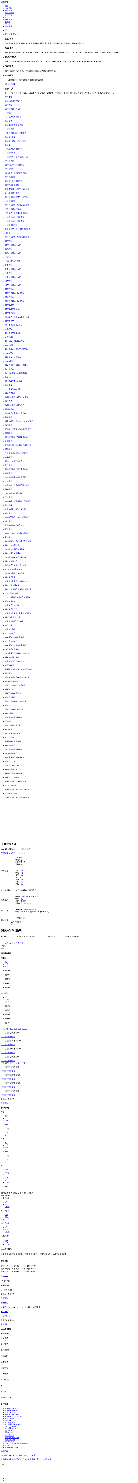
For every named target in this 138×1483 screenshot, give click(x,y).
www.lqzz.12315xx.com (13, 1416)
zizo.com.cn (9, 1445)
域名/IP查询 (9, 13)
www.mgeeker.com (11, 1410)
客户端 (7, 24)
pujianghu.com (10, 1440)
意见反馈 (47, 1459)
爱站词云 (8, 15)
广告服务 (26, 1459)
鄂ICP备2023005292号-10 (31, 896)
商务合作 (11, 1459)
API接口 (8, 17)
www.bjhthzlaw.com (12, 1438)
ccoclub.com (9, 1442)
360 (10, 943)
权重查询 (8, 10)
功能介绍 (18, 1459)
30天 (7, 964)
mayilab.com (9, 1430)
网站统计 (8, 26)
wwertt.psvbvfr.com (12, 1418)
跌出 (15, 1029)
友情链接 (33, 1459)
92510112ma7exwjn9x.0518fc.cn (16, 1443)
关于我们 (4, 1459)
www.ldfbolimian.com (12, 1424)
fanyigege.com (10, 1422)
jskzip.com (9, 1432)
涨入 (19, 1029)
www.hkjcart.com (11, 1428)
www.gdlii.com (10, 1434)
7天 (6, 962)
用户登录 (8, 34)
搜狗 (17, 943)
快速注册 (16, 34)
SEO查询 (8, 8)
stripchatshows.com (12, 1414)
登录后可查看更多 (8, 1099)
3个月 (7, 966)
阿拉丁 (24, 1029)
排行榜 (7, 22)
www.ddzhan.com (11, 1447)
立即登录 (4, 1103)
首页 (7, 6)
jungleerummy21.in (11, 1408)
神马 (13, 943)
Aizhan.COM (14, 1455)
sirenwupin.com (10, 1426)
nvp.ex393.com (10, 1420)
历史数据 (4, 853)
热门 (11, 1029)
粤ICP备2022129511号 (27, 1455)
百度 (7, 943)
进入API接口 (10, 84)
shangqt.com (9, 1436)
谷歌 (21, 943)
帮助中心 (40, 1459)
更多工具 (8, 19)
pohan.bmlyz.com (11, 1412)
